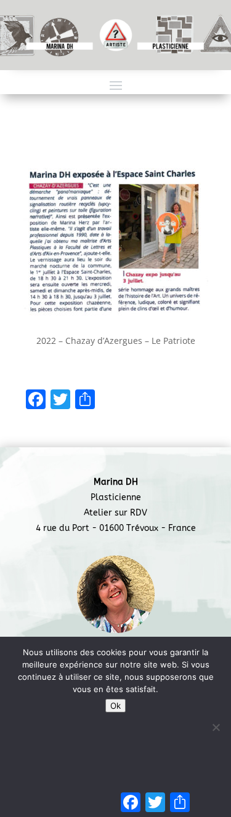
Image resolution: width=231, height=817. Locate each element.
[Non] (215, 727)
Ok (115, 706)
